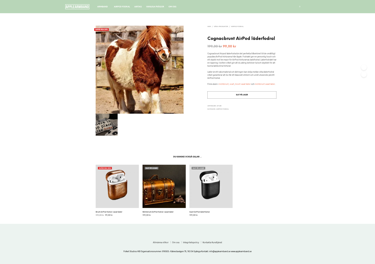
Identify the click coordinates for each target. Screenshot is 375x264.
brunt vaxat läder (243, 84)
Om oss (172, 7)
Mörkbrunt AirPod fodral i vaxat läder (158, 212)
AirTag (138, 7)
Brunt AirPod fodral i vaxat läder (109, 212)
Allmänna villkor (161, 242)
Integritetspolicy (191, 242)
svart (232, 84)
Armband (102, 7)
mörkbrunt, (224, 84)
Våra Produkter (221, 26)
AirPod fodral (122, 7)
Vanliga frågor (155, 7)
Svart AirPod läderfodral (199, 212)
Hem (209, 26)
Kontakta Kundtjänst (212, 242)
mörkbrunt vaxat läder (265, 84)
